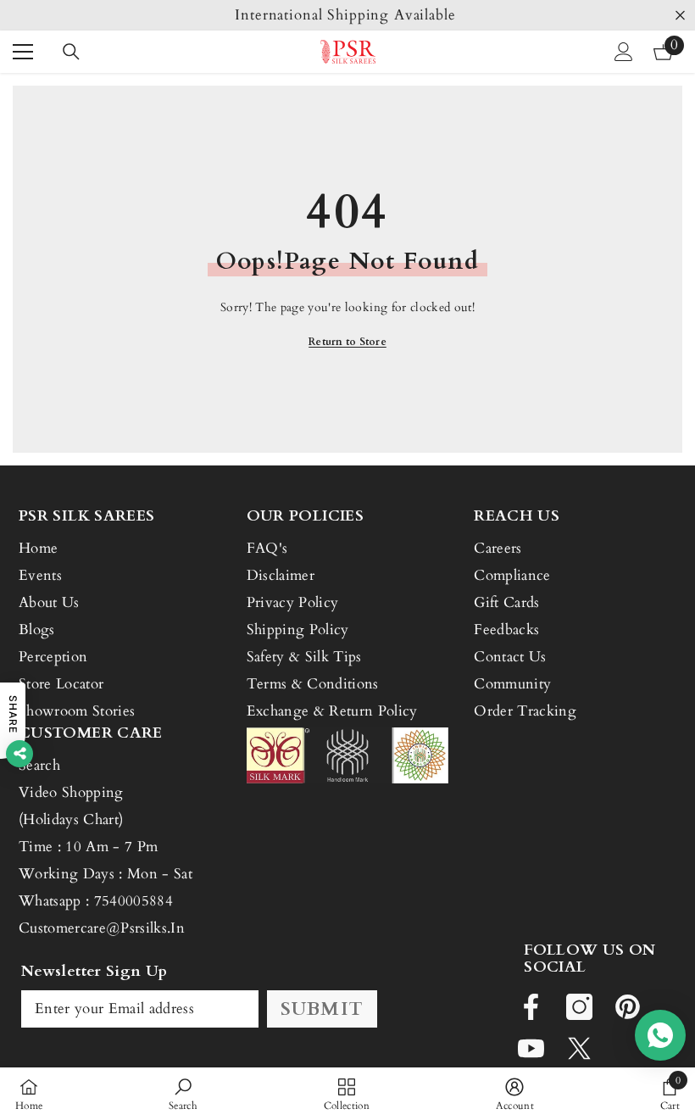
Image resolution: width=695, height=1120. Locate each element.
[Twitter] (579, 1048)
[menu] (23, 52)
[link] (183, 1094)
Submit (322, 1009)
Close (680, 15)
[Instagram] (579, 1007)
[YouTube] (531, 1048)
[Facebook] (531, 1007)
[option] (347, 15)
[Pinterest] (627, 1007)
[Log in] (623, 51)
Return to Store (347, 341)
